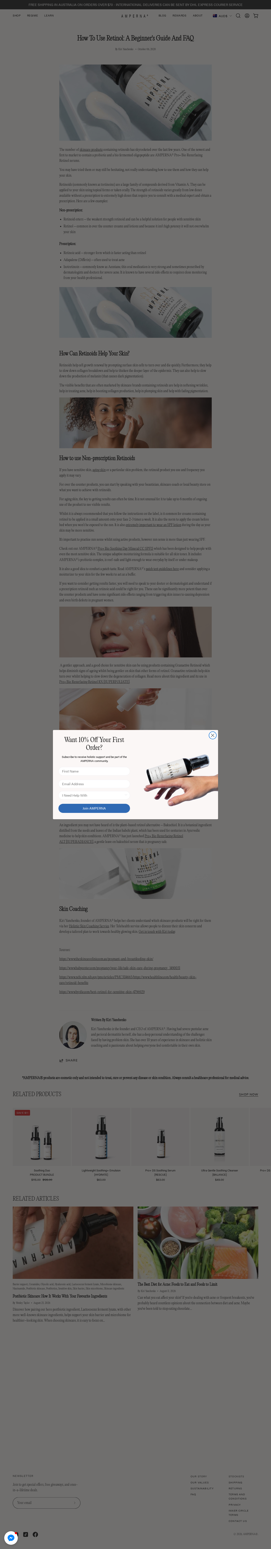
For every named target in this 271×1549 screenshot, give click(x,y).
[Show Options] (126, 795)
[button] (11, 1538)
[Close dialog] (212, 735)
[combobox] (93, 795)
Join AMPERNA (94, 808)
